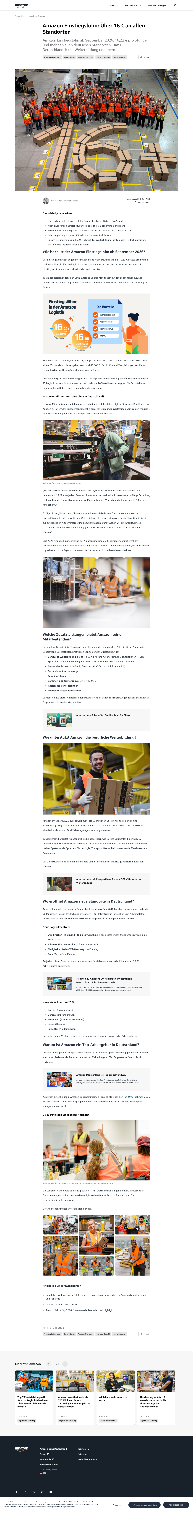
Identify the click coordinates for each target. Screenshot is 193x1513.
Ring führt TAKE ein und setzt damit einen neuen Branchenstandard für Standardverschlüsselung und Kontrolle (96, 1296)
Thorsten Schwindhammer (66, 201)
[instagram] (27, 1492)
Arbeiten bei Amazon (52, 57)
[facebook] (18, 1492)
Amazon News (20, 16)
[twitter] (35, 1492)
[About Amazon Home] (21, 1449)
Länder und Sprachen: (48, 1470)
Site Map (82, 1454)
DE (44, 1473)
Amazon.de (45, 1459)
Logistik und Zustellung (37, 16)
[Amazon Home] (21, 6)
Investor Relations (49, 1464)
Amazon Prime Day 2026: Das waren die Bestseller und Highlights (80, 1310)
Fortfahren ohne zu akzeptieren (144, 1505)
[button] (117, 5)
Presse (43, 1454)
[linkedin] (44, 1492)
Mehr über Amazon (87, 1459)
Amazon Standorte (85, 57)
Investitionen (69, 57)
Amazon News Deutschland (53, 1449)
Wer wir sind (131, 5)
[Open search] (175, 5)
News (113, 5)
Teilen (146, 57)
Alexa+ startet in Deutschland (61, 1304)
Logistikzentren (119, 57)
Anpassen (117, 1505)
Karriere (82, 1449)
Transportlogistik (103, 57)
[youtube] (52, 1492)
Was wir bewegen (157, 5)
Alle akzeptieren (176, 1505)
